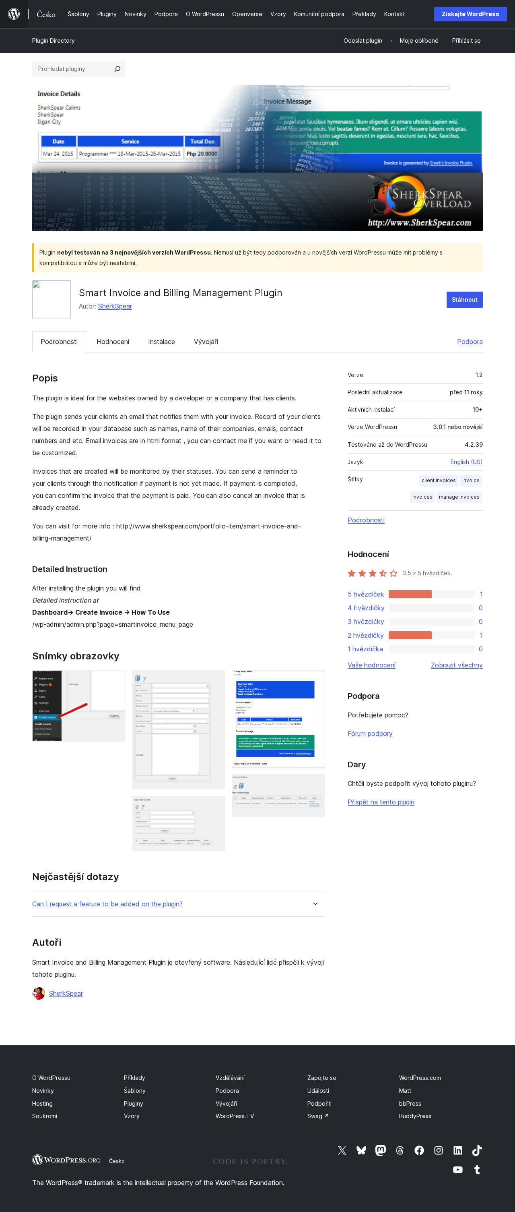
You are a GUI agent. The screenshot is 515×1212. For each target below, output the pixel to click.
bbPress (410, 1103)
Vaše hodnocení (372, 665)
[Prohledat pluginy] (117, 69)
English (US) (467, 461)
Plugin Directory (53, 40)
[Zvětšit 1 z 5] (115, 681)
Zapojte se (321, 1077)
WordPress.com (420, 1077)
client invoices (439, 480)
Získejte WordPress (470, 13)
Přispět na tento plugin (381, 802)
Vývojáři (206, 342)
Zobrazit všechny (457, 665)
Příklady (134, 1077)
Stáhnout (465, 299)
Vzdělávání (230, 1077)
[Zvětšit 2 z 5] (214, 681)
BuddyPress (415, 1116)
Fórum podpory (370, 733)
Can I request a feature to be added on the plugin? (107, 904)
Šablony (135, 1090)
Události (318, 1090)
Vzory (132, 1116)
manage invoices (459, 497)
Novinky (43, 1090)
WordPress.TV (235, 1116)
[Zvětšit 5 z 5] (314, 785)
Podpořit (319, 1103)
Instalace (161, 342)
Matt (405, 1090)
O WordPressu (51, 1077)
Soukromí (44, 1116)
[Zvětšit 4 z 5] (314, 681)
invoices (422, 497)
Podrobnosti (59, 342)
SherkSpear (115, 306)
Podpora (470, 342)
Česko (117, 1161)
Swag (318, 1116)
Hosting (42, 1103)
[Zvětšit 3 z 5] (214, 807)
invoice (471, 480)
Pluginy (133, 1103)
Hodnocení (113, 342)
